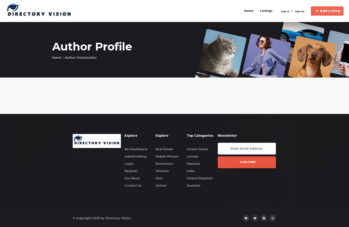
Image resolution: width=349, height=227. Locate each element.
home (249, 11)
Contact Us (133, 185)
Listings (266, 11)
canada (192, 156)
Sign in (285, 11)
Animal (161, 185)
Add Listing (330, 11)
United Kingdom (200, 178)
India (190, 171)
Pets (159, 178)
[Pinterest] (263, 218)
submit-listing (136, 156)
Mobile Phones (167, 156)
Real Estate (164, 149)
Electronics (164, 163)
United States (197, 149)
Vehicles (162, 171)
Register (131, 171)
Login (129, 163)
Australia (193, 185)
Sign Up (299, 11)
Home (56, 57)
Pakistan (193, 163)
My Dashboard (136, 149)
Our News (132, 178)
